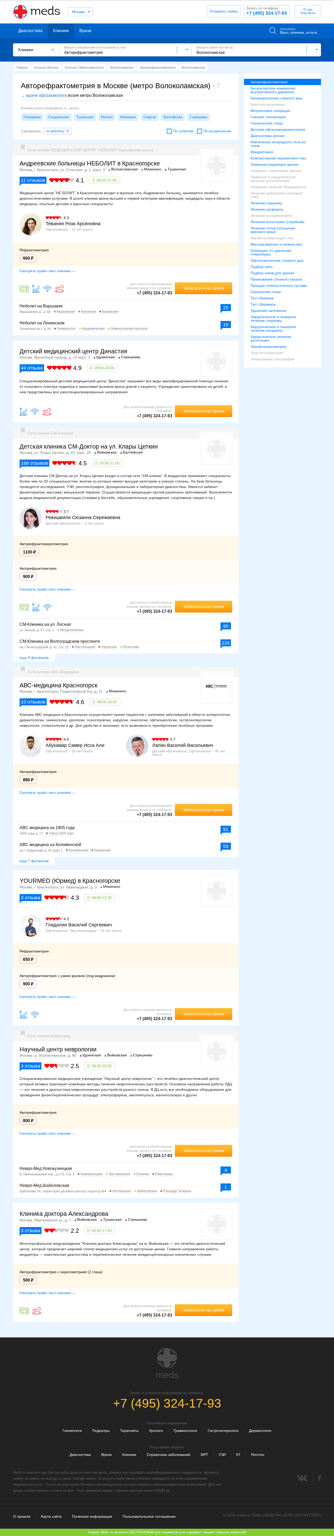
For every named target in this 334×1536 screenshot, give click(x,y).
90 (225, 626)
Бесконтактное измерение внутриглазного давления (272, 90)
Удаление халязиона (268, 310)
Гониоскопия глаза (266, 123)
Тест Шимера (261, 298)
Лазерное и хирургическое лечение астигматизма (273, 179)
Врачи (85, 30)
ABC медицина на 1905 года (47, 827)
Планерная (32, 117)
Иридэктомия (261, 152)
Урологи (156, 1430)
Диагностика (30, 30)
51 (225, 829)
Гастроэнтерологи (223, 1430)
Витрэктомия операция (270, 111)
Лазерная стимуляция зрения (275, 171)
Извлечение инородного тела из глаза (278, 144)
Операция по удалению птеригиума (270, 252)
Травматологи (185, 1430)
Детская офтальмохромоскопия (277, 129)
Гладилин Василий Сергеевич (79, 924)
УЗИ (222, 1454)
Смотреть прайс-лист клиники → (47, 271)
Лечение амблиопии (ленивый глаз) (276, 195)
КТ (238, 1454)
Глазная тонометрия (268, 117)
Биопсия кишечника (267, 104)
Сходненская (58, 117)
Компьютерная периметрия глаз (278, 158)
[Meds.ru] (167, 1363)
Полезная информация (92, 1516)
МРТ (204, 1454)
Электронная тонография (272, 359)
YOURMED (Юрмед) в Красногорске (70, 880)
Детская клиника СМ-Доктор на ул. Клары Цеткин (89, 446)
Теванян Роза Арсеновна (73, 223)
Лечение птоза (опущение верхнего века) (272, 230)
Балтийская (173, 117)
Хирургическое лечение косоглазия (270, 338)
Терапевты (129, 1430)
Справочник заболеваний (168, 1454)
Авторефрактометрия (269, 82)
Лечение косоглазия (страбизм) (277, 222)
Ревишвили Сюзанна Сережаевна (83, 517)
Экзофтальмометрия (268, 346)
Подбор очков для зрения (272, 273)
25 (225, 307)
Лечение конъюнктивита (271, 215)
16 (225, 324)
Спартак (149, 117)
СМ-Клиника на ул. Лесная (45, 624)
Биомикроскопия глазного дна (276, 98)
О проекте (22, 1516)
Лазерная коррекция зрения (274, 164)
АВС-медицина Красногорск (58, 685)
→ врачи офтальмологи (44, 95)
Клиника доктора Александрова (64, 1213)
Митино (107, 117)
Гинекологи (72, 1430)
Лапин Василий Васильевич (182, 745)
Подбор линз (261, 267)
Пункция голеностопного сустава (278, 285)
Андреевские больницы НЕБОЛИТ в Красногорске (90, 163)
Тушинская (84, 117)
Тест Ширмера (263, 304)
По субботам (183, 131)
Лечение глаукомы (266, 203)
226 (226, 643)
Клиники (61, 30)
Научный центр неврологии (58, 1049)
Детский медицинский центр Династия (73, 351)
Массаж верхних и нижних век (276, 244)
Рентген (257, 1454)
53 (225, 846)
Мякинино (128, 117)
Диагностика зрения (267, 136)
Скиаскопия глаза (265, 292)
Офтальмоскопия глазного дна (276, 260)
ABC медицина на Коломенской (50, 844)
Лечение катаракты (266, 209)
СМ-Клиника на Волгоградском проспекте (60, 641)
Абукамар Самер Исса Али (75, 745)
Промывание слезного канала (276, 279)
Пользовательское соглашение (149, 1516)
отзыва (32, 368)
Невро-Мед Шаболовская (44, 1185)
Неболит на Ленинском (42, 323)
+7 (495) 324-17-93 (266, 11)
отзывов (33, 180)
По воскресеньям (217, 131)
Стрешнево (198, 117)
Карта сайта (51, 1516)
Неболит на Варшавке (41, 306)
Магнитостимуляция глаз (271, 238)
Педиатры (101, 1430)
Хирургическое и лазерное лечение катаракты (273, 328)
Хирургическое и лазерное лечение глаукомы (273, 319)
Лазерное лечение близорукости (278, 187)
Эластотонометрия (266, 353)
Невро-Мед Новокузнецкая (46, 1168)
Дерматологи (260, 1430)
